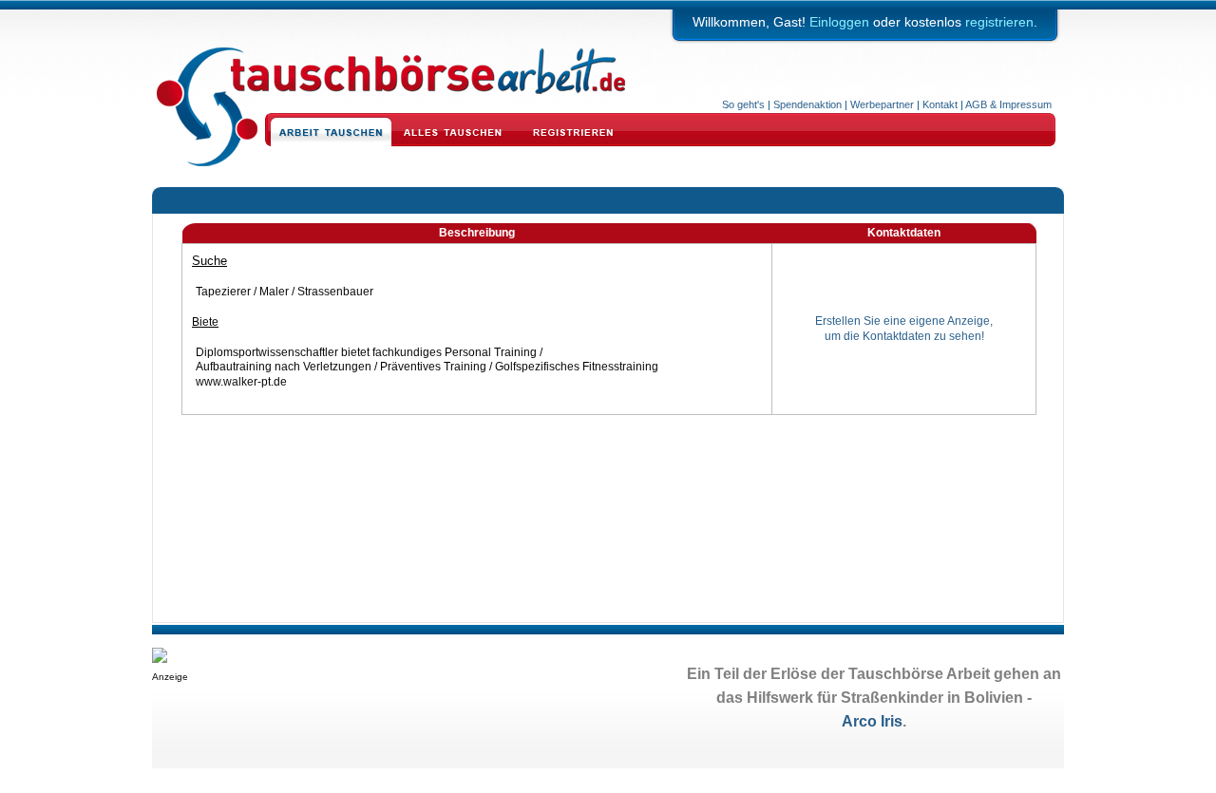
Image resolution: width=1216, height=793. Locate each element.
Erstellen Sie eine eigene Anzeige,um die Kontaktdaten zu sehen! (904, 328)
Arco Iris (872, 721)
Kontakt (940, 104)
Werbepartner (882, 104)
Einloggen (839, 21)
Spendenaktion (807, 104)
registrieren (999, 21)
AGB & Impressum (1008, 104)
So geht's (743, 104)
